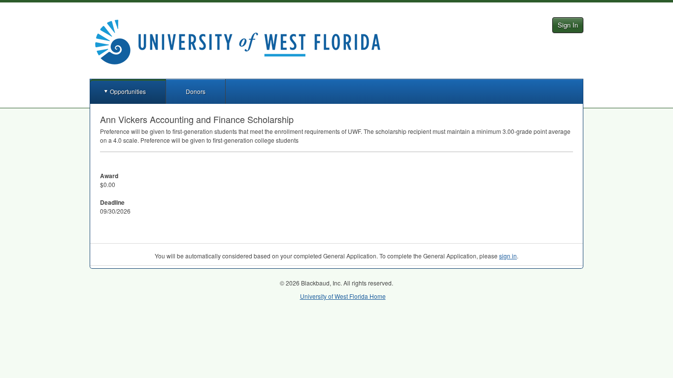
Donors (195, 91)
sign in (508, 256)
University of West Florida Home (343, 296)
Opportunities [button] (128, 91)
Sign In (568, 25)
